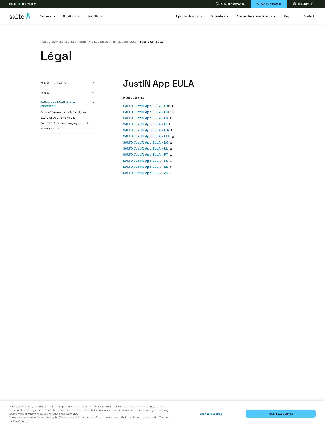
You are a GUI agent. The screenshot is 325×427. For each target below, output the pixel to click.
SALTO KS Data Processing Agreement (64, 123)
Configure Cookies (211, 414)
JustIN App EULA (50, 128)
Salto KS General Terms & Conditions (63, 112)
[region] (162, 414)
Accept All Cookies (281, 414)
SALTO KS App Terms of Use (57, 117)
